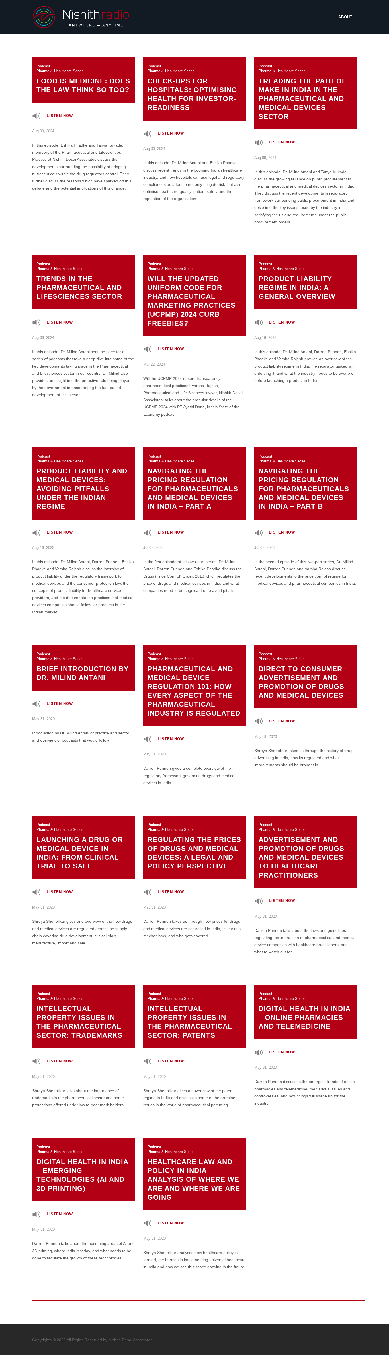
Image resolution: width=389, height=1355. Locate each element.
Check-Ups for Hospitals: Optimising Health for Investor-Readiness (192, 87)
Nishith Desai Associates (130, 1340)
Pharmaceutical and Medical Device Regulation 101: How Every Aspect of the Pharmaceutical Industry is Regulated (194, 684)
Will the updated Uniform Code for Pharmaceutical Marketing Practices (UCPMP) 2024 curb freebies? (192, 294)
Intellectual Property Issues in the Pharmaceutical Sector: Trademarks (79, 1015)
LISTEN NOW (60, 116)
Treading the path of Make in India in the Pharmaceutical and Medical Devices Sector (303, 92)
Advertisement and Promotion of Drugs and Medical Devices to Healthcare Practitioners (301, 851)
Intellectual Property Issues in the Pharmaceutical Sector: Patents (190, 1015)
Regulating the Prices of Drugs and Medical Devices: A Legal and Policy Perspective (194, 846)
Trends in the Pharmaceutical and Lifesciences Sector (79, 281)
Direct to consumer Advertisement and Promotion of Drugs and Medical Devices (301, 675)
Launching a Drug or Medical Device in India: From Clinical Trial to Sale (79, 846)
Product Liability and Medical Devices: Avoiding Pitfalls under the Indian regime (81, 482)
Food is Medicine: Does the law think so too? (83, 79)
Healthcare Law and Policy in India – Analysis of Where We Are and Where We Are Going (194, 1173)
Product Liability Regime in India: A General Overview (297, 281)
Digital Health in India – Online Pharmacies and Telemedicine (305, 1011)
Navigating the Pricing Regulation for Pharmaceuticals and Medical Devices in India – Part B (304, 482)
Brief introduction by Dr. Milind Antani (82, 666)
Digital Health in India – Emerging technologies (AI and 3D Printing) (82, 1168)
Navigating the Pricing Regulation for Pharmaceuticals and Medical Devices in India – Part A (193, 482)
